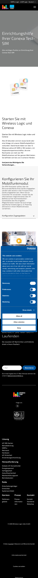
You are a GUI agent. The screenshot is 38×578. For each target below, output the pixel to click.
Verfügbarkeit (7, 471)
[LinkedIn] (17, 405)
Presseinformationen (18, 501)
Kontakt (30, 499)
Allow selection (19, 322)
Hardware (5, 453)
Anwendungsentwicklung (11, 458)
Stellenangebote (6, 500)
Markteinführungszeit (10, 475)
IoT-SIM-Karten (7, 443)
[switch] (33, 289)
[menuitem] (15, 2)
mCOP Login (24, 2)
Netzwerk (5, 450)
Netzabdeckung (7, 445)
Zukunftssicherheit (9, 473)
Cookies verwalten (19, 566)
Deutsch (31, 2)
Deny (19, 328)
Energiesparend (8, 468)
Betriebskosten (7, 478)
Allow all (19, 316)
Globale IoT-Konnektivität (11, 466)
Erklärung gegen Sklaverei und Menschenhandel (19, 544)
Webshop (30, 504)
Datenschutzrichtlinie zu (15, 376)
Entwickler (6, 488)
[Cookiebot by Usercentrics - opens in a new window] (27, 248)
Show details (27, 310)
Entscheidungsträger (9, 486)
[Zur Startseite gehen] (19, 394)
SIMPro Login (15, 2)
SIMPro (4, 448)
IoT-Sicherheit (7, 455)
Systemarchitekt (8, 491)
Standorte (30, 501)
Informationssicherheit (19, 555)
